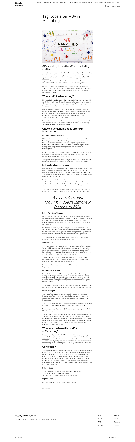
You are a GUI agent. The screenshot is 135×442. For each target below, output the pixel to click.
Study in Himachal (19, 4)
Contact (63, 2)
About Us (40, 2)
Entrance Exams (87, 2)
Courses (69, 2)
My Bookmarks (109, 2)
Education (77, 2)
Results (117, 2)
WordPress (117, 437)
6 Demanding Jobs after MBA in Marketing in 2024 (66, 67)
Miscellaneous (98, 2)
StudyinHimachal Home (112, 6)
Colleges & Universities (51, 2)
